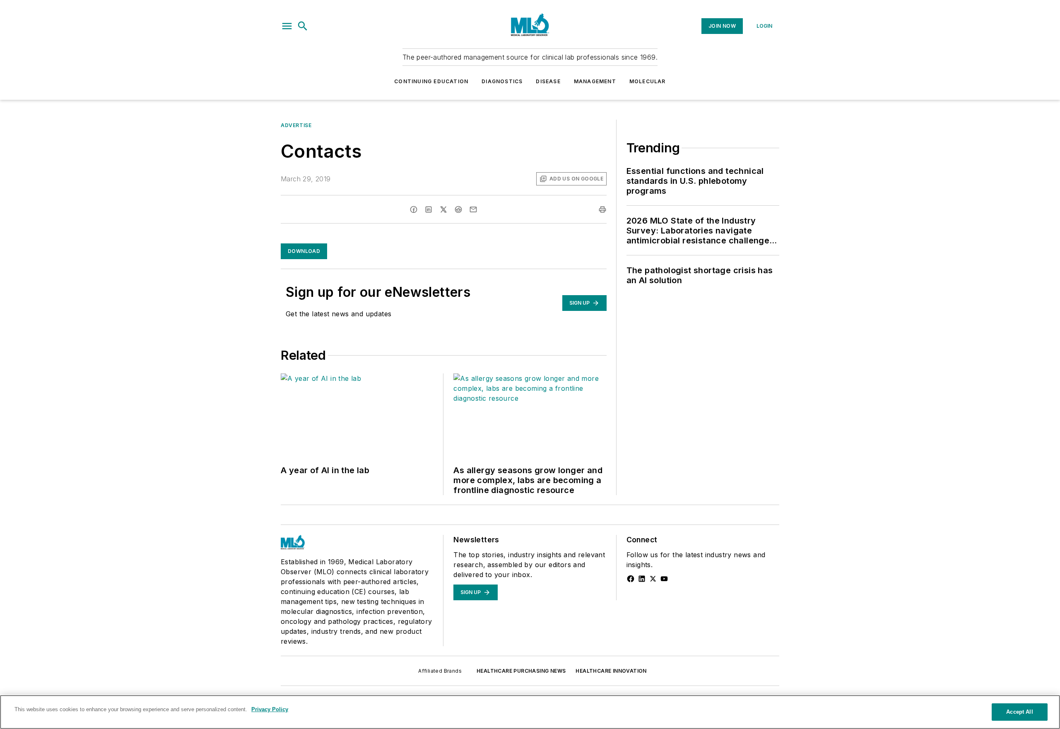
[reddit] (458, 209)
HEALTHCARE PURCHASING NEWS (521, 671)
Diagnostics (502, 81)
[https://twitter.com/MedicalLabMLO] (653, 579)
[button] (287, 26)
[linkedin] (428, 209)
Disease (548, 81)
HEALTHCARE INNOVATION (611, 671)
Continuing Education (431, 81)
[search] (302, 26)
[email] (473, 209)
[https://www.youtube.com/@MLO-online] (664, 579)
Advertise (296, 125)
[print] (602, 209)
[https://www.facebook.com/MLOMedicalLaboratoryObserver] (630, 579)
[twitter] (443, 209)
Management (595, 81)
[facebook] (414, 209)
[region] (530, 712)
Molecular (647, 81)
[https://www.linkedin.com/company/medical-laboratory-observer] (642, 579)
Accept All (1019, 712)
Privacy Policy (269, 709)
